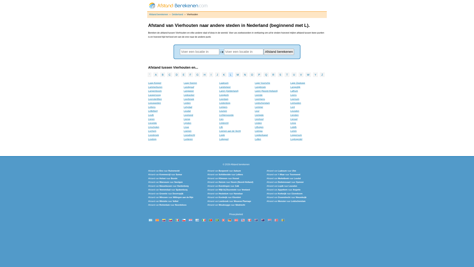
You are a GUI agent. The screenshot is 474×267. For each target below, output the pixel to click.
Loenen (187, 131)
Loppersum (296, 135)
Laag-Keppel (154, 83)
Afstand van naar (164, 171)
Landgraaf (189, 87)
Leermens (260, 99)
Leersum (294, 99)
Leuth (151, 115)
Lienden (294, 115)
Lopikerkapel (261, 135)
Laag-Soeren (190, 83)
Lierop (187, 119)
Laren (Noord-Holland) (266, 91)
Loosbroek (153, 135)
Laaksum (223, 83)
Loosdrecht (189, 135)
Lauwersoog (154, 95)
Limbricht (223, 123)
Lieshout (259, 119)
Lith (221, 127)
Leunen (223, 111)
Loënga (259, 131)
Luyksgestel (296, 139)
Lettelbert (153, 111)
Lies (221, 119)
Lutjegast (223, 139)
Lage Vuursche (262, 83)
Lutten (258, 139)
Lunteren (188, 139)
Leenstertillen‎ (155, 99)
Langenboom (155, 91)
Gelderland (177, 14)
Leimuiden (295, 103)
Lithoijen (259, 127)
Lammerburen (155, 87)
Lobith (293, 127)
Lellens (152, 107)
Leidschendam (262, 103)
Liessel (294, 119)
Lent (292, 107)
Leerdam (223, 99)
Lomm (293, 131)
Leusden (294, 111)
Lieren (151, 119)
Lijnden (187, 123)
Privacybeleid (236, 214)
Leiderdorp (224, 103)
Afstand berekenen (158, 14)
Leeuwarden (154, 103)
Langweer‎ (189, 91)
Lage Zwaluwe (297, 83)
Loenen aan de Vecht (230, 131)
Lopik (222, 135)
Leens (293, 95)
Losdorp (152, 139)
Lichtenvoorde (226, 115)
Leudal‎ (187, 111)
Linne (293, 123)
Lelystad (188, 107)
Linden (258, 123)
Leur (257, 111)
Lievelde (152, 123)
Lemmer (259, 107)
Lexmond (188, 115)
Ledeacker (189, 95)
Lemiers (223, 107)
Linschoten (153, 127)
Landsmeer (225, 87)
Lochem (152, 131)
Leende (259, 95)
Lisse (186, 127)
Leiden (187, 103)
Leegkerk (224, 95)
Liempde (259, 115)
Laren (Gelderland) (228, 91)
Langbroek (260, 87)
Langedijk (295, 87)
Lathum (294, 91)
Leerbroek (189, 99)
